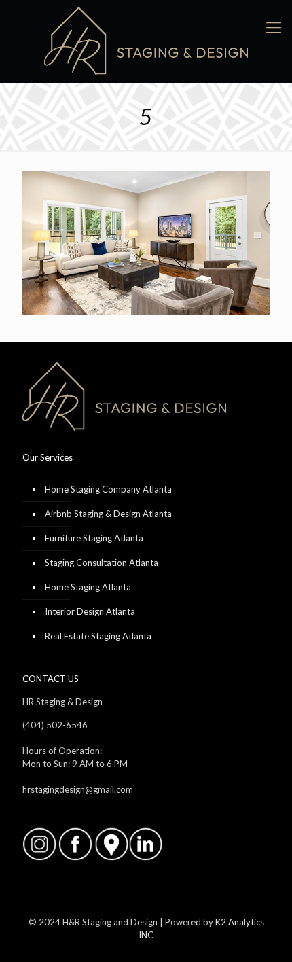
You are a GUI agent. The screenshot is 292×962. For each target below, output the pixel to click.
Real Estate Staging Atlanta (98, 635)
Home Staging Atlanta (88, 587)
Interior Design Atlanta (90, 611)
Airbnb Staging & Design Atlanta (108, 513)
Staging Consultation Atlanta (101, 562)
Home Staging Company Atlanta (108, 489)
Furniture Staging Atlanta (94, 538)
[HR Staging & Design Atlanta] (146, 41)
